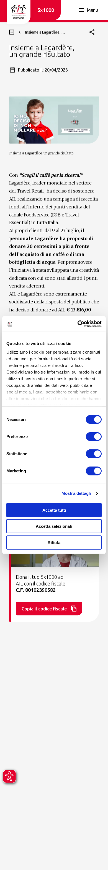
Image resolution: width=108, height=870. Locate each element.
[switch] (94, 436)
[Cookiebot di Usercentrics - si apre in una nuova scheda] (78, 324)
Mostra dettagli (76, 493)
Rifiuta (54, 542)
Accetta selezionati (54, 526)
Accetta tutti (54, 510)
